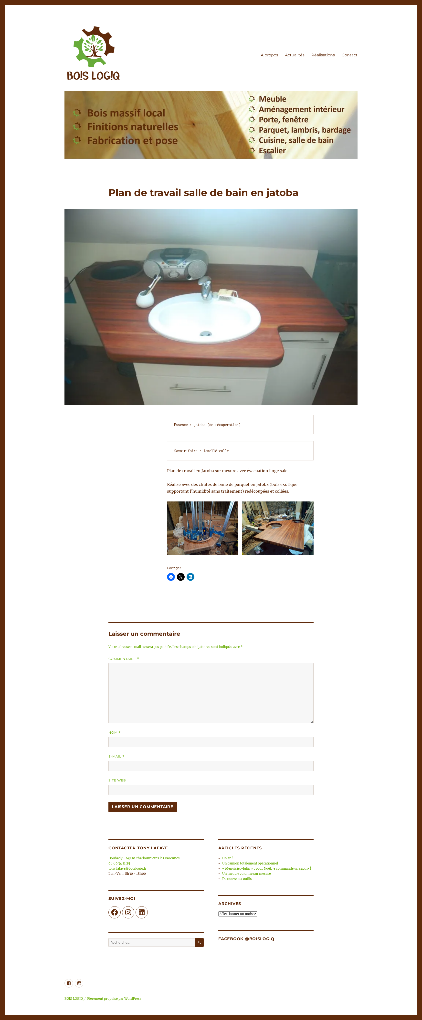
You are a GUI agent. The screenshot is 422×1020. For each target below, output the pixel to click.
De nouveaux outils (237, 879)
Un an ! (227, 858)
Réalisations (323, 55)
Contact (350, 55)
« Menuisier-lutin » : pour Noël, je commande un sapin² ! (266, 868)
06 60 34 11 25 (119, 863)
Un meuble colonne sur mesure (246, 874)
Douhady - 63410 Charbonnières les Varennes (144, 858)
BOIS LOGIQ (73, 999)
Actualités (295, 55)
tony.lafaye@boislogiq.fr (127, 868)
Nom (114, 732)
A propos (269, 55)
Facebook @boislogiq (246, 939)
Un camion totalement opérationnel (250, 863)
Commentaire (123, 659)
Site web (117, 780)
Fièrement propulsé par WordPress (114, 999)
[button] (202, 528)
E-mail (116, 756)
